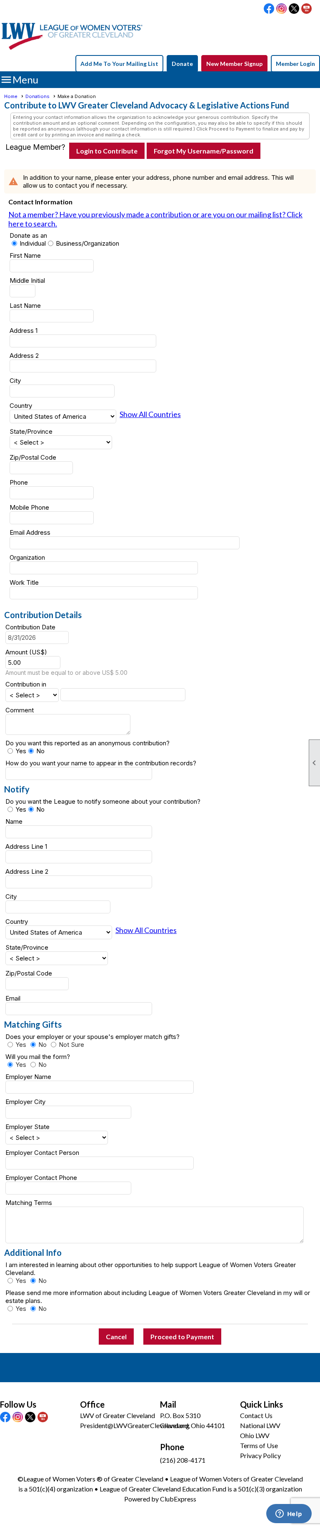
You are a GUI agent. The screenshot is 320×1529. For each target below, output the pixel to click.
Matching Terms (28, 1203)
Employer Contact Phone (41, 1178)
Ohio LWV (255, 1435)
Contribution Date (30, 627)
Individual (33, 243)
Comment (19, 710)
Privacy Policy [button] (260, 1455)
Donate (182, 63)
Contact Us (256, 1415)
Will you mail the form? (41, 1057)
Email (12, 998)
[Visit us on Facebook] (269, 9)
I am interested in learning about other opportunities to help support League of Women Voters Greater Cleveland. (150, 1269)
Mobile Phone (29, 507)
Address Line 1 (26, 846)
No (40, 751)
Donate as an (28, 235)
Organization (27, 557)
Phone (19, 482)
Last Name (25, 305)
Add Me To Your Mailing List (119, 63)
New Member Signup (234, 63)
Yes (20, 751)
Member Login (295, 63)
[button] (116, 1336)
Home (11, 96)
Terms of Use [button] (259, 1445)
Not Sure (71, 1045)
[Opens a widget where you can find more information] (289, 1514)
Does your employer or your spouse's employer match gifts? (95, 1037)
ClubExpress (178, 1499)
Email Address (30, 532)
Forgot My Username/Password (203, 151)
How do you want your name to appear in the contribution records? (100, 763)
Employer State (27, 1127)
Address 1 (24, 330)
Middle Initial (27, 280)
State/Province (31, 431)
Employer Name (28, 1077)
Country (21, 406)
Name (13, 821)
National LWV (260, 1425)
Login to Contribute (107, 151)
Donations (37, 96)
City (15, 381)
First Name (25, 255)
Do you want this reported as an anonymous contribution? (87, 743)
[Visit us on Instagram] (281, 9)
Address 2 (24, 356)
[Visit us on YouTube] (306, 9)
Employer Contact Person (42, 1153)
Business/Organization (87, 243)
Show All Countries (150, 414)
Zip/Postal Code (33, 457)
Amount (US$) (26, 652)
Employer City (25, 1102)
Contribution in (25, 684)
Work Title (24, 582)
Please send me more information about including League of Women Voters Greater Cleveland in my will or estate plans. (157, 1297)
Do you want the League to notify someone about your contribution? (102, 801)
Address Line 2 (26, 871)
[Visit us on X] (294, 9)
